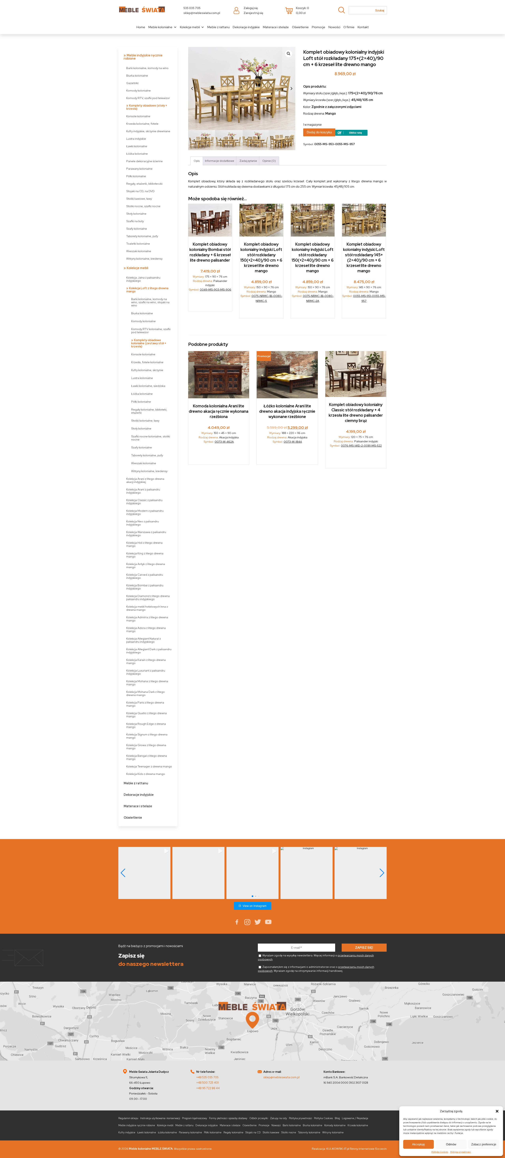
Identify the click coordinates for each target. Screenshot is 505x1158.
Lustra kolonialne (142, 378)
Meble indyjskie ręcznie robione (143, 57)
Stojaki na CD (253, 1132)
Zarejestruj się (253, 13)
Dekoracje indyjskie (246, 27)
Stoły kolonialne (136, 213)
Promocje (318, 27)
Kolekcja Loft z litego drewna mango (147, 289)
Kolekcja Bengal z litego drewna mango (146, 757)
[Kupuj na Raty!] (351, 135)
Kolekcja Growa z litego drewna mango (146, 746)
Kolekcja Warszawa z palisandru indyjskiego (146, 533)
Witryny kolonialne (333, 1132)
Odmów (451, 1144)
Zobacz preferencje (483, 1144)
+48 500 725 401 (207, 1082)
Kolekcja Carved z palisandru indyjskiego (144, 576)
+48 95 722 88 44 (208, 1088)
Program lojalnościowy (194, 1118)
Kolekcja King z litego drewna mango (144, 554)
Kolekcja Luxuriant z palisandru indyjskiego (145, 672)
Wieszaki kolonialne (138, 251)
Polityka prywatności (460, 1152)
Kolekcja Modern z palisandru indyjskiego (145, 512)
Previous (192, 88)
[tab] (196, 160)
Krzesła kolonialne (358, 1125)
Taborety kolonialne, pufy (142, 236)
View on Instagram (255, 905)
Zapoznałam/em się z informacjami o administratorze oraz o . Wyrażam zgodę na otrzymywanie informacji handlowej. (316, 969)
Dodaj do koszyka (319, 132)
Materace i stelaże (276, 27)
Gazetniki (132, 83)
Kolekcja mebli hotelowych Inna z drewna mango (147, 608)
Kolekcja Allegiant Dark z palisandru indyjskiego (148, 650)
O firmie (348, 27)
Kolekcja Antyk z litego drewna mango (145, 565)
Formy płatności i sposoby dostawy (228, 1118)
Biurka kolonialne (137, 75)
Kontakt (363, 27)
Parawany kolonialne (139, 168)
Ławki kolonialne (136, 146)
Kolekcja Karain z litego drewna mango (146, 661)
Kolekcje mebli (190, 27)
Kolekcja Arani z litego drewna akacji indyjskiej (145, 480)
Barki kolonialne (292, 1125)
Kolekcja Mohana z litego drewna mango (147, 682)
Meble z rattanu (218, 27)
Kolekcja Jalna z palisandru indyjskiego (143, 279)
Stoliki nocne (288, 1132)
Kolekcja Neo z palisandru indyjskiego (142, 522)
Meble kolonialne (160, 27)
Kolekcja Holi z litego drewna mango (144, 544)
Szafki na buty (135, 221)
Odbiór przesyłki (258, 1118)
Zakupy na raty (278, 1118)
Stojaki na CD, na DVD (140, 191)
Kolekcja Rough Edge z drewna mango (146, 725)
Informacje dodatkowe (219, 161)
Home (141, 27)
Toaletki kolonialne (138, 243)
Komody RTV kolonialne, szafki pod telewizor (151, 330)
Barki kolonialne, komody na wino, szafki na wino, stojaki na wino (150, 302)
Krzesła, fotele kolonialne (147, 362)
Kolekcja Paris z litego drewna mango (145, 704)
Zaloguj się (251, 8)
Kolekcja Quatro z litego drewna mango (146, 714)
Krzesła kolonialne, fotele (142, 123)
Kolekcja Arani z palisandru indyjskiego (143, 490)
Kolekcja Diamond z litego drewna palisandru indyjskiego (148, 597)
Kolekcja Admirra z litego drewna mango (147, 618)
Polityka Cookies (439, 1152)
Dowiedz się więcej (210, 302)
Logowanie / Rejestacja (355, 1118)
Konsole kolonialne (138, 116)
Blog (337, 1118)
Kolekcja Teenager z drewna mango (149, 766)
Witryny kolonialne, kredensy (144, 258)
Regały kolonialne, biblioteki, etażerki (149, 411)
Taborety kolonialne (309, 1132)
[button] (497, 1111)
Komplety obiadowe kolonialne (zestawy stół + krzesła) (148, 343)
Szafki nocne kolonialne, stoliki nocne (150, 437)
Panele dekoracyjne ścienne (144, 161)
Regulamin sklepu (128, 1118)
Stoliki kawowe (271, 1132)
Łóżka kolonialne (137, 153)
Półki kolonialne (136, 176)
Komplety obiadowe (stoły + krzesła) (146, 107)
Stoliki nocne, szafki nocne (143, 206)
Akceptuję (418, 1144)
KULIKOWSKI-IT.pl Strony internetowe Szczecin (356, 1149)
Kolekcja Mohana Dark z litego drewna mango (145, 693)
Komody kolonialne (138, 90)
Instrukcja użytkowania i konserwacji (160, 1118)
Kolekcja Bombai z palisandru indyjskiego (144, 586)
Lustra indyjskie (136, 138)
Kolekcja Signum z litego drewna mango (146, 735)
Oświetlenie (300, 27)
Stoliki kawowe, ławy (139, 198)
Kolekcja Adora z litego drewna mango (146, 629)
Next (291, 88)
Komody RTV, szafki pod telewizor (148, 98)
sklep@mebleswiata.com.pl (201, 13)
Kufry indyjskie (126, 1132)
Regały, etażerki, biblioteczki (144, 183)
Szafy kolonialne (136, 228)
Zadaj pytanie (248, 161)
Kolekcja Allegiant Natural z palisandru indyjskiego (143, 640)
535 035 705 (191, 8)
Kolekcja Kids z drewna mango (145, 774)
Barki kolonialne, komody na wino (147, 68)
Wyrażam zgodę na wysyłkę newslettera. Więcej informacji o (316, 957)
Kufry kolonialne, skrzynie (147, 370)
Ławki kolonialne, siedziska (148, 386)
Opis (197, 161)
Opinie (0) (269, 161)
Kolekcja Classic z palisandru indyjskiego (144, 501)
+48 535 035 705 (207, 1077)
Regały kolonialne (233, 1132)
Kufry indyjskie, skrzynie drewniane (148, 131)
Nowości (334, 27)
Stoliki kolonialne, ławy (145, 420)
